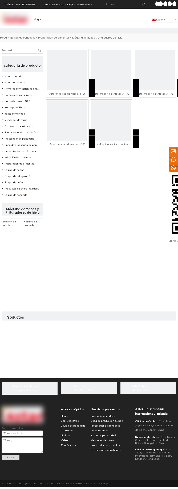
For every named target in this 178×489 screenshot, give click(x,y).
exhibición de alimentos (18, 157)
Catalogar (67, 430)
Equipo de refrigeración (18, 176)
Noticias (65, 435)
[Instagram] (170, 3)
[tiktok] (174, 3)
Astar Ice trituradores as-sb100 (67, 144)
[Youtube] (165, 3)
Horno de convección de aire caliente (24, 88)
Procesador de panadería (19, 138)
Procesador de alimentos (19, 126)
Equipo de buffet (14, 182)
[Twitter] (161, 3)
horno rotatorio (13, 76)
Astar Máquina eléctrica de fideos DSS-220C (111, 144)
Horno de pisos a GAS (17, 101)
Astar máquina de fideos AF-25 (67, 93)
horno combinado (15, 82)
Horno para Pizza (15, 107)
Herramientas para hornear (20, 151)
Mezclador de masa (16, 119)
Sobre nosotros (70, 420)
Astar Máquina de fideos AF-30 (111, 93)
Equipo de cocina (14, 169)
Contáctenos (68, 445)
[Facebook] (156, 3)
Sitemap (103, 483)
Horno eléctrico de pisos (18, 94)
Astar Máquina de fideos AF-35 (155, 93)
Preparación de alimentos (19, 163)
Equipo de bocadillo (16, 194)
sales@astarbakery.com (78, 4)
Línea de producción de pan (21, 144)
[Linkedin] (158, 3)
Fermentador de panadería (20, 132)
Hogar (64, 416)
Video (64, 440)
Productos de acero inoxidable (22, 188)
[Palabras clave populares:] (144, 4)
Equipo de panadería (73, 425)
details (94, 93)
